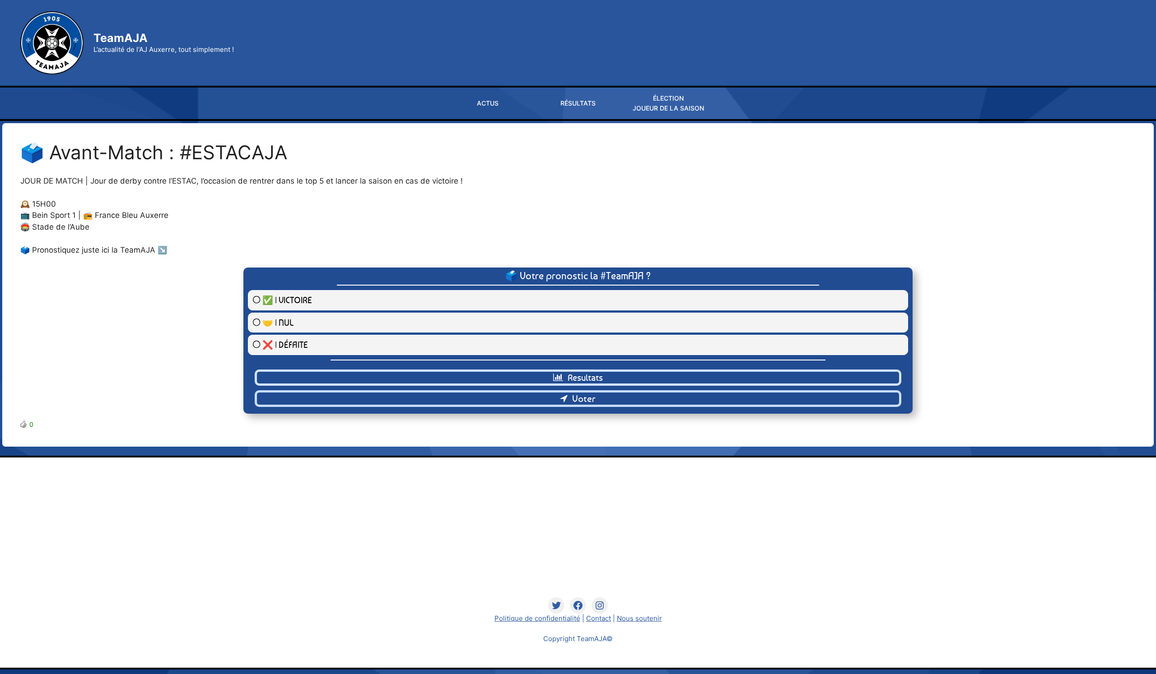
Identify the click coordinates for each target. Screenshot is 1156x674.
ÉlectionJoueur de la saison (668, 103)
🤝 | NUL (278, 322)
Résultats (578, 103)
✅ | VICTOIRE (287, 300)
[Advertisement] (578, 534)
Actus (488, 103)
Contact (598, 618)
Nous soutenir (639, 618)
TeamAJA (120, 38)
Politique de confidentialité (537, 618)
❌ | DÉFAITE (285, 344)
